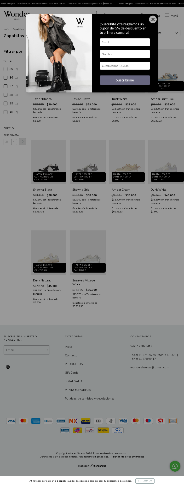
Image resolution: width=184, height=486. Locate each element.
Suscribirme (125, 80)
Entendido (145, 481)
